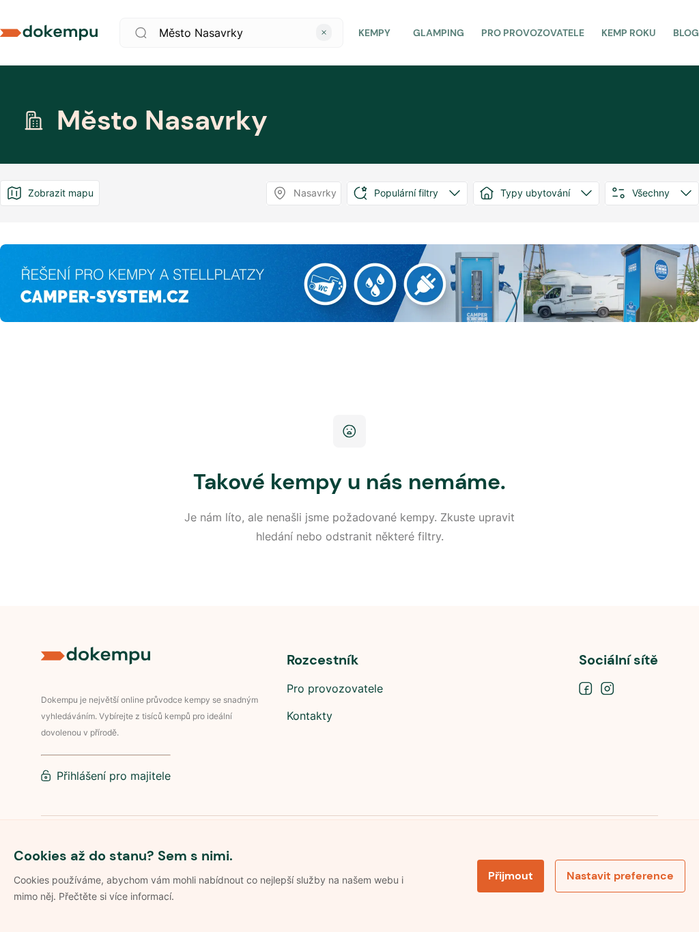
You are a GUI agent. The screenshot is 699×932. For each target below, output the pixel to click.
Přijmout (510, 876)
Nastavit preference (620, 876)
